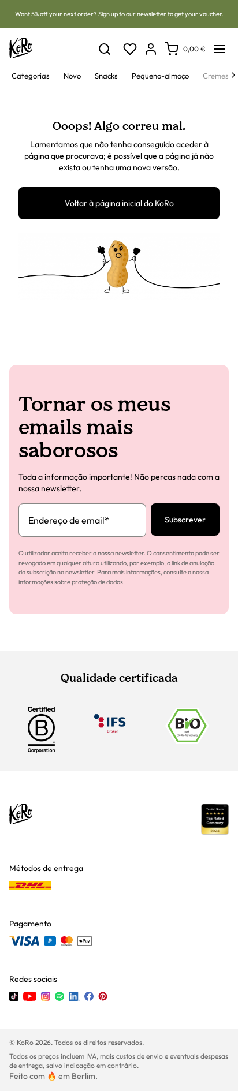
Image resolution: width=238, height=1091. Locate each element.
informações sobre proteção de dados (70, 582)
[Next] (233, 75)
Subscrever (185, 519)
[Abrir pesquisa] (104, 49)
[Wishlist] (130, 49)
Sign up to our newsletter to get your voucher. (161, 14)
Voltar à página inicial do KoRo (119, 203)
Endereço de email (68, 520)
